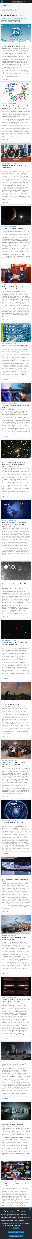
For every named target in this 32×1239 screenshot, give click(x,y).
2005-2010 (17, 21)
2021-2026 (3, 21)
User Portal (20, 1)
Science (14, 1)
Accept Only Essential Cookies (16, 1232)
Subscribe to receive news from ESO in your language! (14, 18)
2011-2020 (10, 21)
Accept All (16, 1228)
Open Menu (6, 5)
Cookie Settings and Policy (16, 1236)
